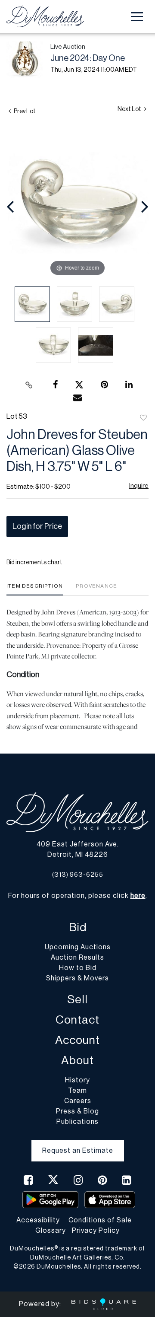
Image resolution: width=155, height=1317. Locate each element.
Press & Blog (77, 1111)
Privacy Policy (96, 1230)
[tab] (34, 589)
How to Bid (77, 967)
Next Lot (130, 109)
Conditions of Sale (100, 1220)
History (77, 1080)
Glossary (50, 1230)
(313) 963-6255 (77, 875)
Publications (77, 1121)
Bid (78, 927)
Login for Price (37, 526)
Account (77, 1040)
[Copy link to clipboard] (29, 385)
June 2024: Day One (87, 58)
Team (77, 1090)
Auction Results (77, 957)
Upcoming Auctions (78, 947)
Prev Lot (24, 111)
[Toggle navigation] (137, 16)
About (77, 1060)
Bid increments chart (34, 563)
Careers (77, 1101)
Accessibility (38, 1220)
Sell (77, 999)
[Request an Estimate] (77, 1143)
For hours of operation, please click (77, 895)
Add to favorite (143, 418)
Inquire (139, 486)
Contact (77, 1020)
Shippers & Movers (77, 978)
